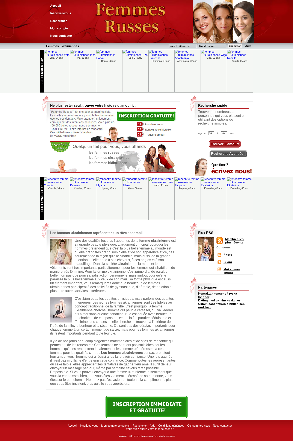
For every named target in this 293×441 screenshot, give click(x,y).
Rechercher (140, 425)
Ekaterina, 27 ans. (161, 61)
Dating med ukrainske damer (219, 300)
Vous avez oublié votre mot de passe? (150, 428)
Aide (248, 46)
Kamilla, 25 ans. (240, 61)
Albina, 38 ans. (135, 188)
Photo (228, 254)
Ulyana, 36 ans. (109, 188)
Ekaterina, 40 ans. (213, 188)
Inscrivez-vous (89, 425)
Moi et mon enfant (232, 271)
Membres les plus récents (234, 240)
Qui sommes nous (198, 425)
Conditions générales (171, 425)
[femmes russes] (219, 269)
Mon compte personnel (115, 425)
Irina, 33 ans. (82, 57)
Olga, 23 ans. (214, 57)
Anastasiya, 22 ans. (187, 61)
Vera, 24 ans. (56, 57)
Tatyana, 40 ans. (187, 188)
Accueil (72, 425)
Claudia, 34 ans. (56, 188)
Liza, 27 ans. (135, 57)
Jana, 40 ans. (161, 185)
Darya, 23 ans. (109, 61)
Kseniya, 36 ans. (82, 188)
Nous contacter (222, 425)
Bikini (228, 262)
